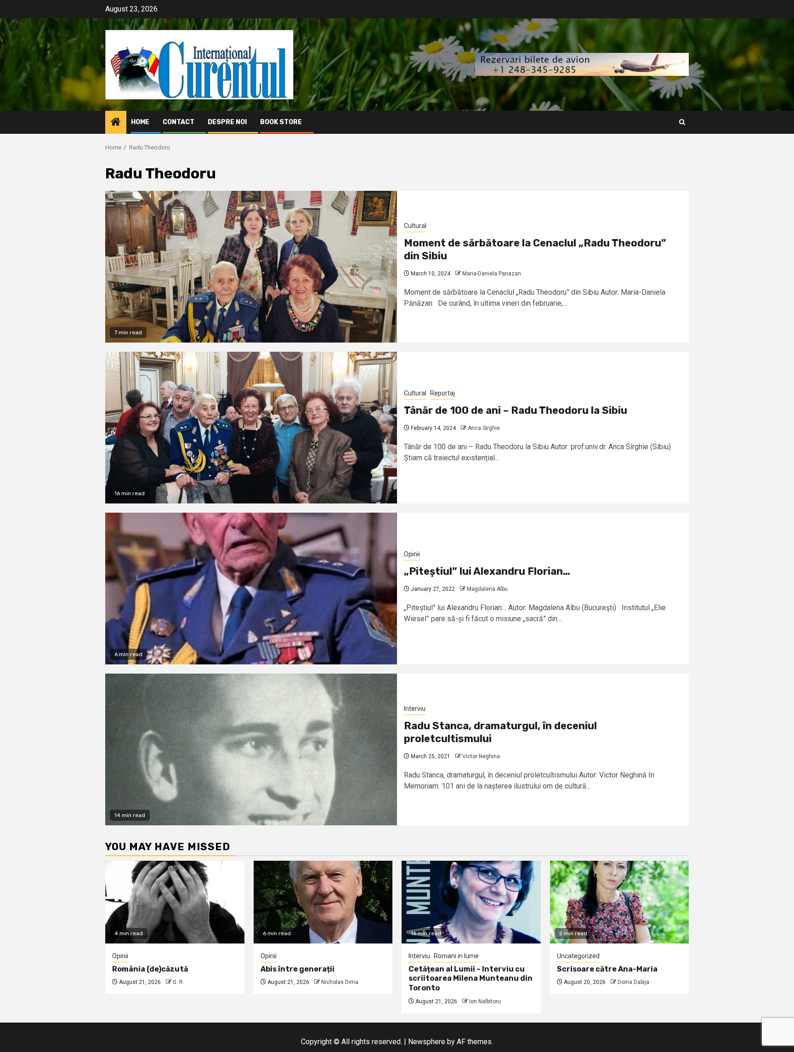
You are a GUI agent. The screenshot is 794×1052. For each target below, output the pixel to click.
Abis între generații (298, 969)
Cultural (415, 225)
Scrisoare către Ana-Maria (607, 969)
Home (140, 122)
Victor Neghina (481, 756)
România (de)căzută (150, 969)
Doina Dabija (633, 982)
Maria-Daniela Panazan (491, 273)
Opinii (412, 554)
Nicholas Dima (339, 982)
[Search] (682, 122)
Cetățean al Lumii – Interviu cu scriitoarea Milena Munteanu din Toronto (470, 979)
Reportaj (442, 393)
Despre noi (227, 122)
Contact (178, 122)
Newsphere (426, 1041)
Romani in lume (456, 956)
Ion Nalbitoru (485, 1001)
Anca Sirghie (484, 428)
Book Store (281, 122)
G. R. (178, 982)
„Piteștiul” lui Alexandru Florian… (487, 571)
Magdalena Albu (487, 589)
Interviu (414, 708)
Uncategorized (578, 956)
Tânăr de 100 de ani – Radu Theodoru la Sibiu (515, 410)
